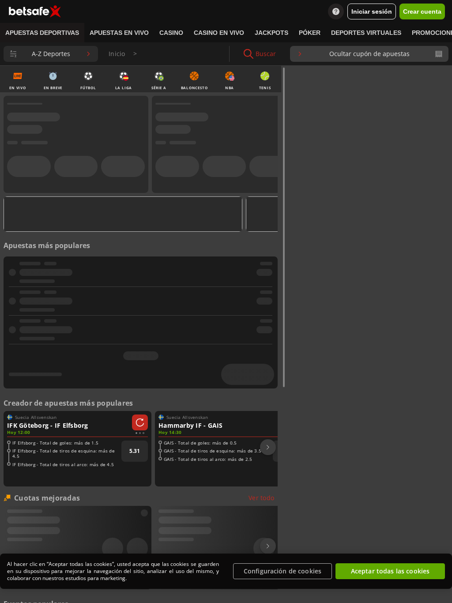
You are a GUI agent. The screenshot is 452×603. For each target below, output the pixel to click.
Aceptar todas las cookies (390, 571)
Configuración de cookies (282, 571)
